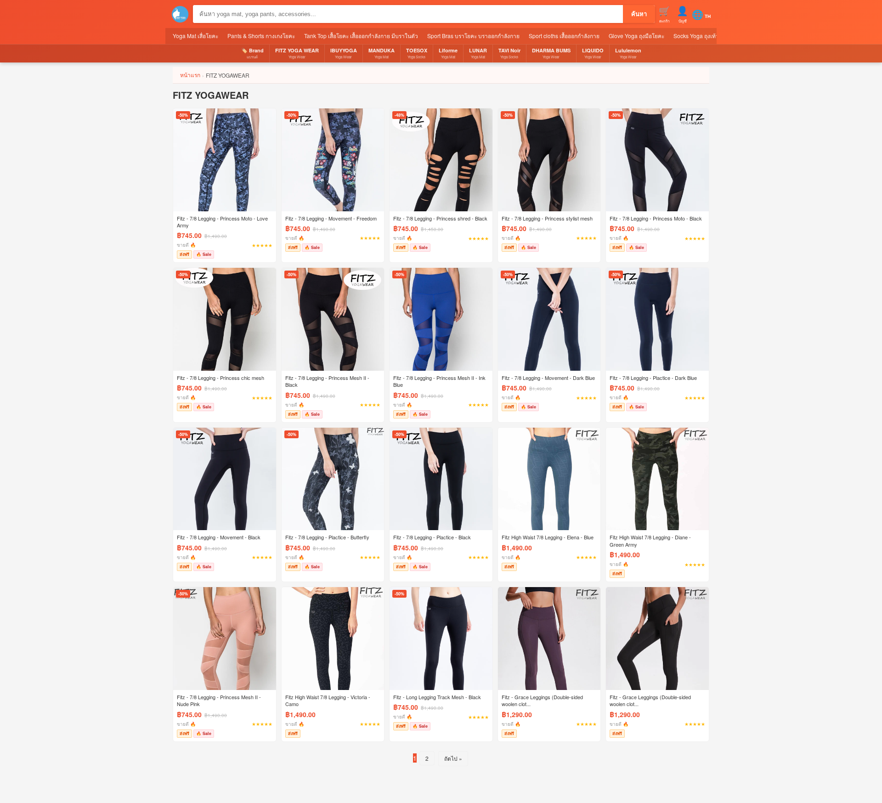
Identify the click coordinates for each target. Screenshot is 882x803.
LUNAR (478, 53)
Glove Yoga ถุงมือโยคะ (636, 36)
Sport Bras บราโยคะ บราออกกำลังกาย (473, 36)
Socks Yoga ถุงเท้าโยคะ (702, 36)
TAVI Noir (509, 53)
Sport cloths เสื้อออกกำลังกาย (564, 36)
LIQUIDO (593, 53)
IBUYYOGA (343, 53)
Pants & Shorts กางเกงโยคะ (261, 36)
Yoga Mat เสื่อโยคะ (195, 36)
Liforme (448, 53)
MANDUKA (381, 53)
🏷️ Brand (252, 53)
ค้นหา (639, 14)
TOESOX (416, 53)
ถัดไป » (453, 758)
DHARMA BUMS (551, 53)
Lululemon (628, 53)
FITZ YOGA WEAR (297, 53)
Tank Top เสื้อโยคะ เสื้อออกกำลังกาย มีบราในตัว (361, 36)
